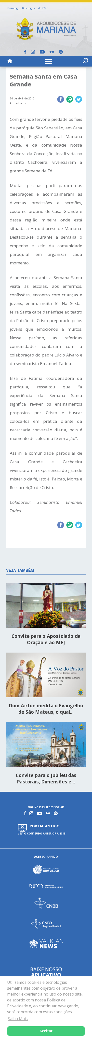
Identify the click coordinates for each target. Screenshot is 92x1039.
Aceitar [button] (46, 1030)
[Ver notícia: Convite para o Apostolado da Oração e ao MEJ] (46, 606)
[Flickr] (52, 52)
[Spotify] (61, 52)
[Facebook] (25, 52)
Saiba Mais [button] (18, 1018)
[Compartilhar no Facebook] (60, 100)
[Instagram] (33, 52)
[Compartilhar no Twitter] (78, 100)
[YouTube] (42, 52)
